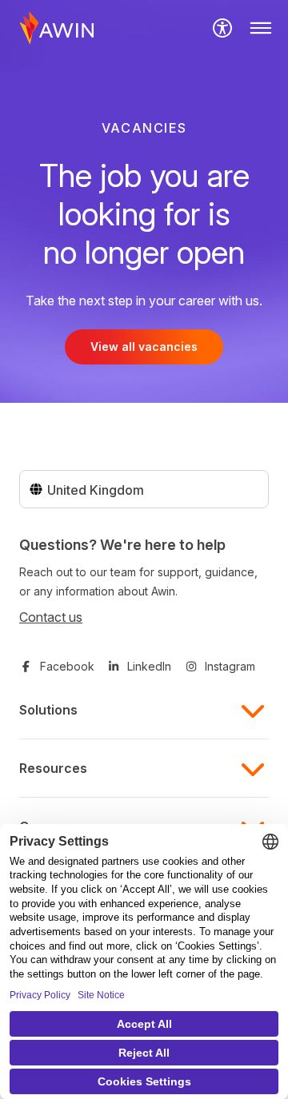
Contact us (50, 617)
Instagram (230, 666)
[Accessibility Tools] (222, 28)
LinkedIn (149, 666)
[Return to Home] (56, 28)
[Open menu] (261, 28)
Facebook (67, 666)
